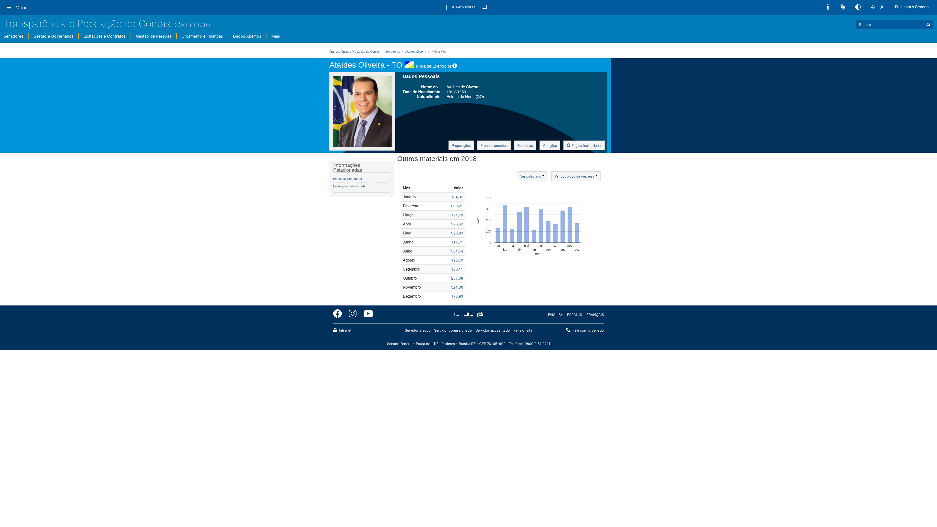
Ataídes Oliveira (415, 51)
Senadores (196, 24)
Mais (275, 36)
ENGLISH (555, 315)
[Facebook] (339, 314)
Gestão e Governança (53, 36)
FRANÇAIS (595, 315)
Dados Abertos (247, 36)
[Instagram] (352, 314)
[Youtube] (366, 314)
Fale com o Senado (912, 6)
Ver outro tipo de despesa (575, 176)
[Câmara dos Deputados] (457, 315)
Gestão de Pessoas (153, 36)
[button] (827, 7)
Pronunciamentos (494, 145)
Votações (550, 145)
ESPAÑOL (575, 315)
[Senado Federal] (466, 7)
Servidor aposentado (493, 330)
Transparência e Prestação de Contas (87, 24)
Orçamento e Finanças (202, 36)
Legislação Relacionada (349, 186)
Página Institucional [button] (585, 145)
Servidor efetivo (418, 330)
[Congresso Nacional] (468, 315)
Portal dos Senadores (347, 178)
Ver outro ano (531, 176)
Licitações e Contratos (105, 36)
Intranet (344, 330)
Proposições (461, 145)
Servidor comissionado (453, 330)
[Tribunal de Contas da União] (479, 315)
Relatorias (525, 145)
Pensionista (522, 330)
